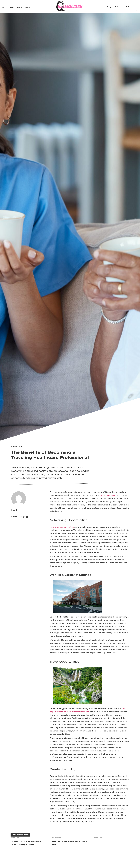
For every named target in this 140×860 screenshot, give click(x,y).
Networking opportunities (62, 527)
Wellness (129, 7)
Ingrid (14, 510)
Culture (20, 8)
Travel (27, 8)
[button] (20, 516)
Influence (119, 7)
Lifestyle (109, 7)
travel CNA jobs (107, 495)
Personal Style (8, 8)
